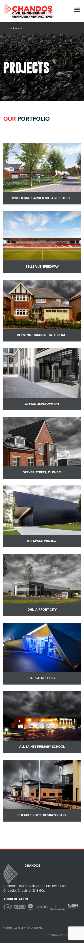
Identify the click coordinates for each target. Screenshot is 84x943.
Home (6, 28)
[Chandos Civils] (28, 9)
